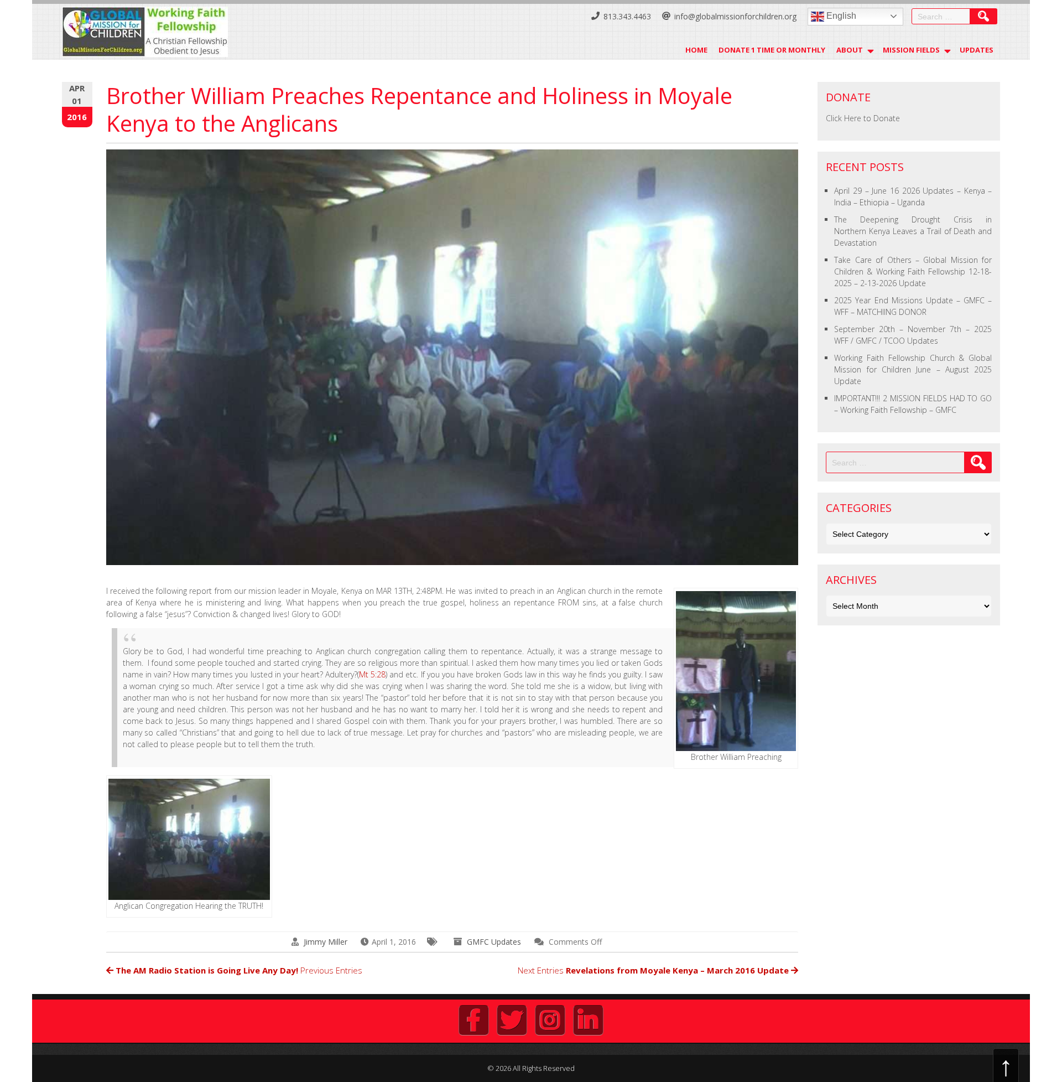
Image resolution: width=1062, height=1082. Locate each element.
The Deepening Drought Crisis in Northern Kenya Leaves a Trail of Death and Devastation (913, 231)
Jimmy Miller (325, 941)
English (840, 15)
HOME (696, 50)
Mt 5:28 (372, 674)
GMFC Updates (494, 941)
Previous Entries (239, 970)
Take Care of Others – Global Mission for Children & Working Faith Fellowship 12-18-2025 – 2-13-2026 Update (913, 271)
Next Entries (653, 970)
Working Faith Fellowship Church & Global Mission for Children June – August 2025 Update (913, 369)
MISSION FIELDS (911, 50)
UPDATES (976, 50)
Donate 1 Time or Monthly (772, 50)
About (849, 50)
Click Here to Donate (863, 118)
